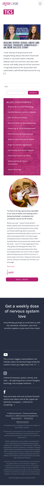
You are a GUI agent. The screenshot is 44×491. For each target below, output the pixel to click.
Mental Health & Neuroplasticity (22, 123)
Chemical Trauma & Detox (19, 155)
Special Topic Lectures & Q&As (21, 139)
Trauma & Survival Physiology (21, 107)
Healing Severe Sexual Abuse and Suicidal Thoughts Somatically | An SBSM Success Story (21, 45)
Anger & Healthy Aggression (20, 145)
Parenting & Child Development (21, 128)
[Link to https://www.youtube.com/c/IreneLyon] (21, 354)
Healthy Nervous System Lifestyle (22, 112)
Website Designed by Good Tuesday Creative (22, 478)
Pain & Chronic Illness (17, 117)
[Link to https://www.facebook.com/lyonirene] (21, 392)
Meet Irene (22, 279)
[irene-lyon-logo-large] (10, 2)
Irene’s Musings (14, 169)
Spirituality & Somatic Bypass (21, 150)
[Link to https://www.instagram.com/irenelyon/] (21, 373)
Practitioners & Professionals (20, 134)
